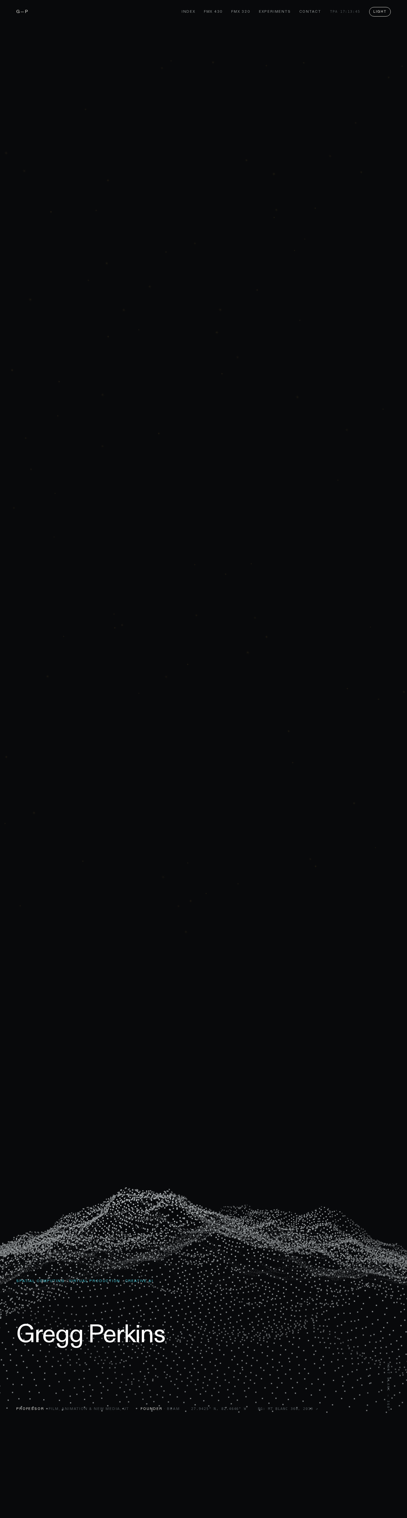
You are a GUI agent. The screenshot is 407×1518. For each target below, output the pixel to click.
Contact (310, 11)
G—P (22, 11)
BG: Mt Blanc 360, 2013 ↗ (288, 1409)
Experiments (275, 11)
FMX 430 (213, 11)
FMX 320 (241, 11)
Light (380, 11)
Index (189, 11)
